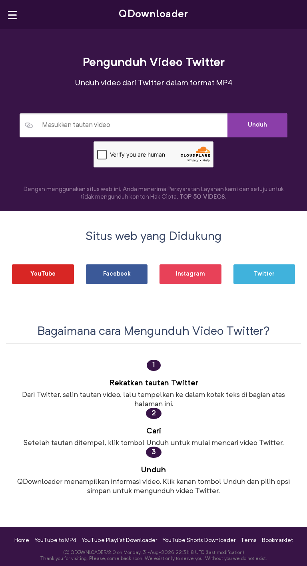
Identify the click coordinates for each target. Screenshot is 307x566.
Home (21, 540)
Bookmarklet (277, 540)
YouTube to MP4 (55, 540)
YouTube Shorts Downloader (198, 540)
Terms (249, 540)
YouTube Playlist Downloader (119, 540)
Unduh (257, 125)
